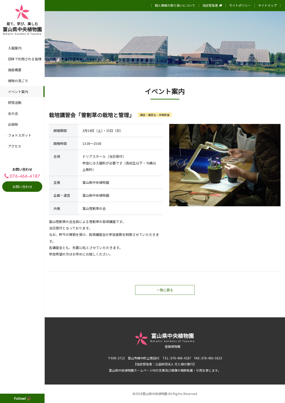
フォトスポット (19, 135)
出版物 (13, 124)
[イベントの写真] (225, 165)
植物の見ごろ (18, 80)
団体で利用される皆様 (24, 59)
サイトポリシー (240, 5)
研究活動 (14, 102)
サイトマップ (267, 5)
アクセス (14, 146)
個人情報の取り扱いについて (175, 5)
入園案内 (14, 48)
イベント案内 (18, 91)
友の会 (13, 113)
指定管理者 (210, 5)
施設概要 (14, 69)
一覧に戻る (165, 290)
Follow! (20, 398)
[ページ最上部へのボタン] (274, 392)
